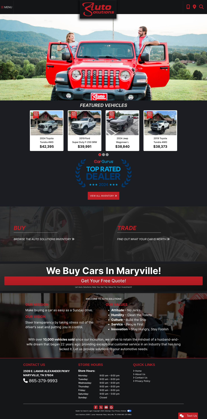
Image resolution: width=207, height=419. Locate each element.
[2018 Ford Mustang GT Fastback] (84, 117)
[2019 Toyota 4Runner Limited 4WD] (122, 117)
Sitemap (108, 406)
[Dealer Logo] (98, 9)
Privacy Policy (142, 376)
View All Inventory (102, 191)
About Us (140, 369)
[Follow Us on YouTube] (106, 403)
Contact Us (141, 373)
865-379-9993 (43, 376)
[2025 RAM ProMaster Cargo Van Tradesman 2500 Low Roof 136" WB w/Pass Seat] (160, 120)
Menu (8, 7)
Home (138, 366)
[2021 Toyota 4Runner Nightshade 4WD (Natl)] (46, 117)
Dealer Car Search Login (84, 406)
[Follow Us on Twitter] (101, 403)
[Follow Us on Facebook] (96, 403)
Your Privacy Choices (119, 406)
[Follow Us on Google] (111, 403)
